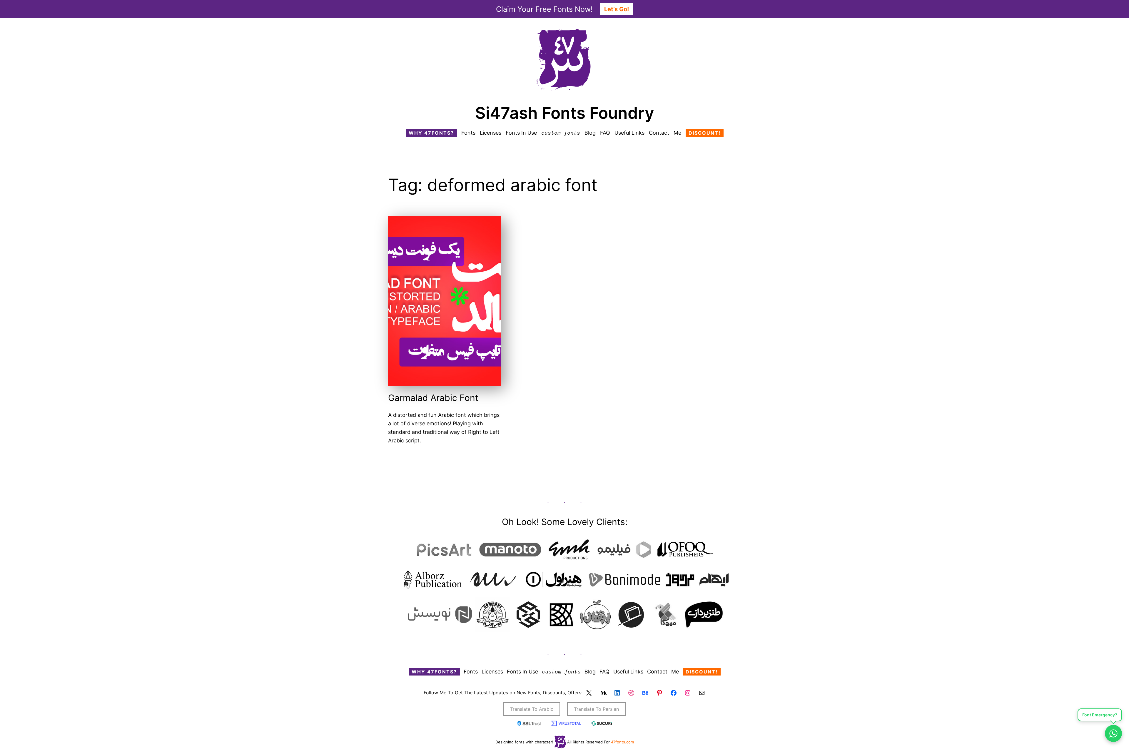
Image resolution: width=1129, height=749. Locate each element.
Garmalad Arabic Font (433, 397)
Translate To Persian (596, 709)
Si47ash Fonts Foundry (564, 113)
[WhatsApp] (1113, 733)
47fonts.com (622, 742)
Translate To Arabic (531, 709)
